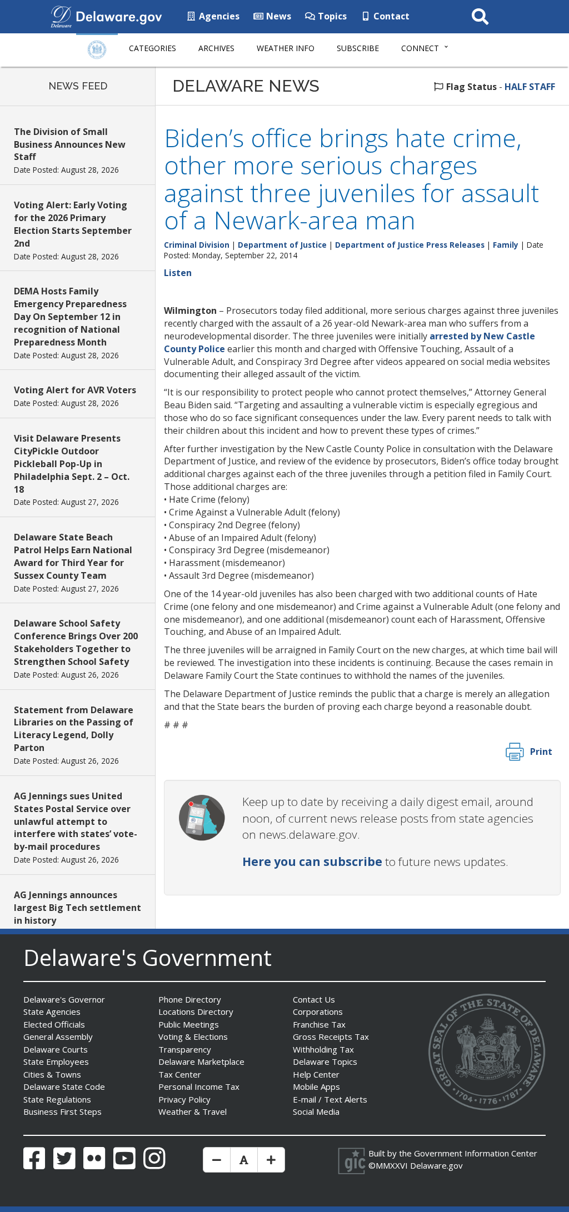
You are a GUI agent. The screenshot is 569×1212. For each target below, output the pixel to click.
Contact (390, 16)
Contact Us (314, 999)
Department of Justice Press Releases (410, 244)
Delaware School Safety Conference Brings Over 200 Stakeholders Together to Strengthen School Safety (76, 642)
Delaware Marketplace (201, 1061)
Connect (420, 48)
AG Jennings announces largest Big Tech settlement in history (77, 907)
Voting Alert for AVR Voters (75, 390)
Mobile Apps (316, 1086)
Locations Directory (195, 1011)
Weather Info (286, 48)
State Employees (56, 1061)
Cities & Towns (52, 1074)
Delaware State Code (64, 1086)
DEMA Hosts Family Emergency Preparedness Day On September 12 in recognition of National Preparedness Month (70, 316)
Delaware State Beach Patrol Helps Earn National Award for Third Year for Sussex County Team (73, 556)
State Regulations (57, 1099)
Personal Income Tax (198, 1086)
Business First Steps (62, 1111)
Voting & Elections (193, 1036)
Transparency (184, 1049)
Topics (331, 16)
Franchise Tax (319, 1024)
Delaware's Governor (64, 999)
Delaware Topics (325, 1061)
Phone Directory (189, 999)
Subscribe (358, 48)
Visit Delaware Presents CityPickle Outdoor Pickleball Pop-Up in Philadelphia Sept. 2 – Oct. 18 (71, 463)
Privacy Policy (184, 1099)
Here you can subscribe (312, 861)
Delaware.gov (436, 1165)
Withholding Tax (323, 1049)
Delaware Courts (55, 1049)
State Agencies (52, 1011)
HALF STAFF (530, 87)
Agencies (218, 16)
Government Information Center (475, 1153)
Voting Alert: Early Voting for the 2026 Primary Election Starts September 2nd (73, 224)
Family (505, 244)
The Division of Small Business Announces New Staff (70, 144)
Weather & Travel (192, 1111)
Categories (152, 48)
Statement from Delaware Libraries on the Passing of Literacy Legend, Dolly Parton (73, 729)
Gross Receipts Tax (331, 1036)
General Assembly (58, 1036)
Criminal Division (196, 244)
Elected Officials (54, 1024)
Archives (216, 48)
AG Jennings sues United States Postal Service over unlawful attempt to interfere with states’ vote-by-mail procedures (75, 821)
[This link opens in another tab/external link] (61, 15)
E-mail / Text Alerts (330, 1099)
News (277, 16)
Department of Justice (282, 244)
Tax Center (179, 1074)
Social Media (316, 1111)
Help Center (316, 1074)
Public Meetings (188, 1024)
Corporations (318, 1011)
